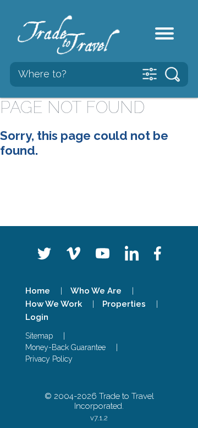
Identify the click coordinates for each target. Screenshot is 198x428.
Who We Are (96, 291)
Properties (124, 304)
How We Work (53, 304)
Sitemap (39, 335)
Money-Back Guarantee (65, 347)
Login (36, 317)
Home (37, 291)
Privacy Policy (49, 358)
